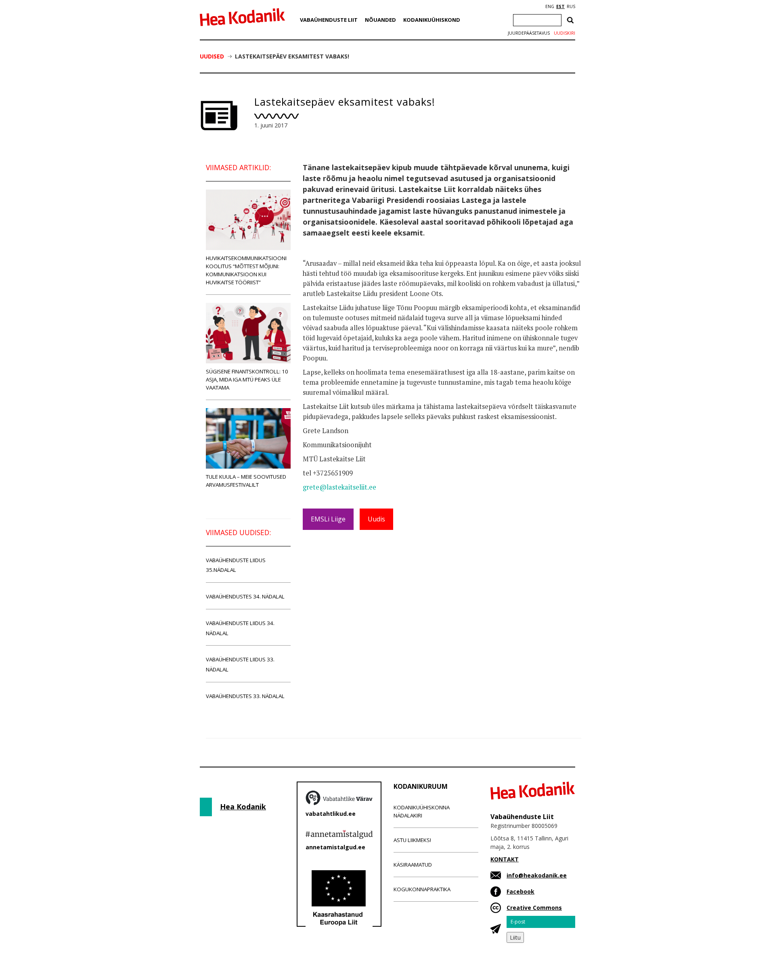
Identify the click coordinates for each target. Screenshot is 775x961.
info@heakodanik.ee (537, 875)
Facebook (520, 891)
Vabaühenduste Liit (329, 19)
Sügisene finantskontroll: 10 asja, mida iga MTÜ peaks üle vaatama (247, 379)
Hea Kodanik (243, 806)
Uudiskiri (564, 33)
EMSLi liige (328, 519)
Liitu (515, 937)
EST (560, 6)
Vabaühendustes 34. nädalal (245, 596)
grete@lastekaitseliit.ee (339, 487)
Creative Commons (534, 907)
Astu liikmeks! (412, 840)
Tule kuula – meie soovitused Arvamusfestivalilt (246, 480)
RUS (571, 6)
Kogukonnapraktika (422, 889)
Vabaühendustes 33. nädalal (245, 696)
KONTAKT (504, 859)
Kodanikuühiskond (431, 19)
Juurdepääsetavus (529, 33)
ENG (549, 6)
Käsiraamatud (413, 864)
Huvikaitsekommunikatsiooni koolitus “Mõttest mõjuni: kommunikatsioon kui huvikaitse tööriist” (246, 270)
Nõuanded (380, 19)
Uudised (212, 56)
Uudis (376, 519)
